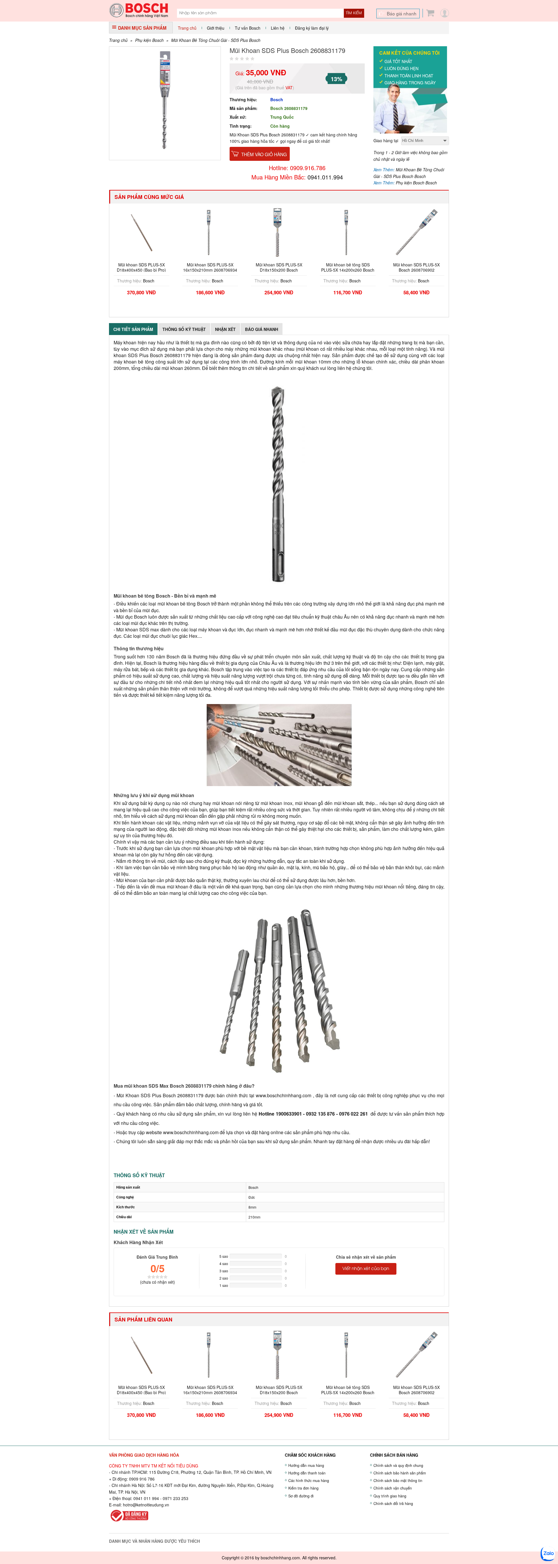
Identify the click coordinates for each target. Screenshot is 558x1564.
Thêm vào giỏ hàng (264, 154)
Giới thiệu (215, 28)
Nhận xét (225, 329)
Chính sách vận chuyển (392, 1488)
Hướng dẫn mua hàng (306, 1465)
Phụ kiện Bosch (149, 40)
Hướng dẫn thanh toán (307, 1473)
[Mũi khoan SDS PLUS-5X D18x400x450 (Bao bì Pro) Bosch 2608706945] (142, 232)
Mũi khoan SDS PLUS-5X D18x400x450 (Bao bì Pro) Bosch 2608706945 (141, 270)
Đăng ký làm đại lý (312, 28)
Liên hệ (278, 28)
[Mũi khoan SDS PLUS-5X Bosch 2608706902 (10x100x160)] (416, 232)
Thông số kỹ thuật (184, 329)
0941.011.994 (325, 177)
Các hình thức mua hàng (308, 1480)
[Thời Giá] (138, 10)
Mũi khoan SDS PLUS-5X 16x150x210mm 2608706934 (210, 267)
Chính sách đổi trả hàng (393, 1503)
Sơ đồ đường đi (301, 1496)
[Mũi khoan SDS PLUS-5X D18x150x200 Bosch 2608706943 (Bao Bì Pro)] (279, 232)
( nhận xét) (157, 1282)
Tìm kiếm (354, 13)
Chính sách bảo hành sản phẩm (399, 1473)
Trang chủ (187, 28)
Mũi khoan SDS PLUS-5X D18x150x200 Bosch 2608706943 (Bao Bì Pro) (279, 270)
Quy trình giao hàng (389, 1496)
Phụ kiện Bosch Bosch (416, 183)
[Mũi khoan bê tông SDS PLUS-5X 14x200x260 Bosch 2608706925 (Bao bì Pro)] (348, 232)
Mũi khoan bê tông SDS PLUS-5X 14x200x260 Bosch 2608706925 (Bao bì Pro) (347, 270)
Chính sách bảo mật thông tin (397, 1480)
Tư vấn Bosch (247, 28)
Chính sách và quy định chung (398, 1465)
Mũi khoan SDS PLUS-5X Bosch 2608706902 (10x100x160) (416, 270)
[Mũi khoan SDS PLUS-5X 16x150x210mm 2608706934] (210, 232)
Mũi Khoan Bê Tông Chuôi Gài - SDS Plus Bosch (215, 40)
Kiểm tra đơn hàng (303, 1488)
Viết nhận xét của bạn (365, 1269)
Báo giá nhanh (401, 13)
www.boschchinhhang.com (283, 1095)
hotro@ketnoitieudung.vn (146, 1505)
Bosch (276, 99)
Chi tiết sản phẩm (133, 329)
